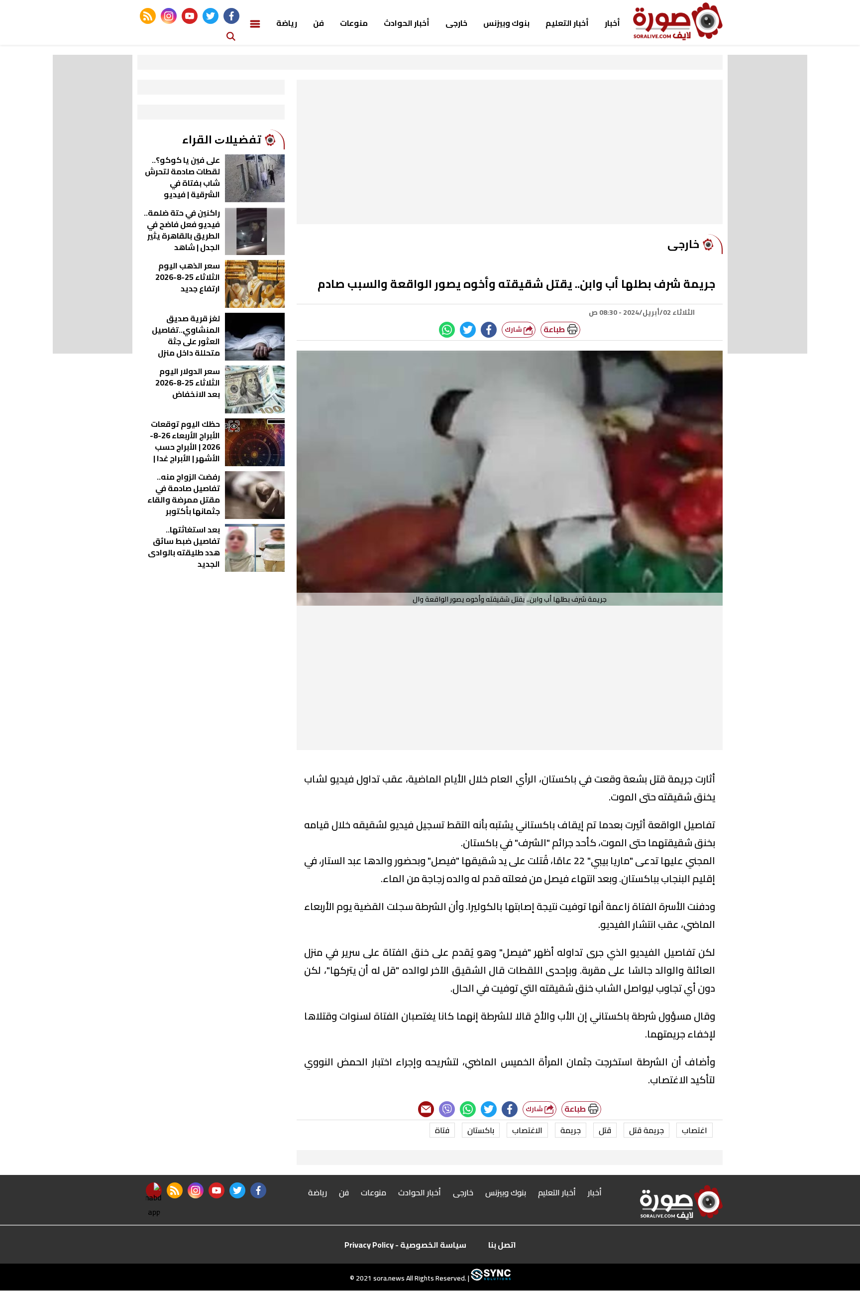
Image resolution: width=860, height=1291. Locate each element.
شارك (514, 329)
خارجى (456, 22)
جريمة (570, 1130)
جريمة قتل (646, 1130)
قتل (605, 1130)
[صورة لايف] (678, 21)
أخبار (612, 22)
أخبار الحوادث (407, 22)
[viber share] (447, 1109)
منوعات (354, 22)
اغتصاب (694, 1130)
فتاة (442, 1130)
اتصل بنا (502, 1244)
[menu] (255, 22)
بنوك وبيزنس (506, 22)
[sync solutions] (490, 1278)
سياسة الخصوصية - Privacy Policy (405, 1244)
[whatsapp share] (447, 330)
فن (318, 22)
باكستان (480, 1130)
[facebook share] (489, 330)
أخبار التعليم (567, 22)
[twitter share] (468, 330)
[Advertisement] (510, 154)
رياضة (286, 22)
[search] (231, 35)
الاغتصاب (527, 1130)
